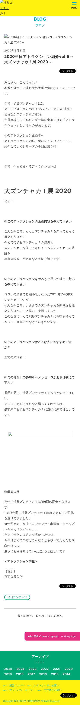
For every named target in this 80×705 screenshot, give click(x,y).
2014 (66, 674)
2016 (43, 674)
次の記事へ (55, 616)
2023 (32, 669)
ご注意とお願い (53, 690)
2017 (31, 674)
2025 (8, 669)
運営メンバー (17, 685)
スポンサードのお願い (46, 685)
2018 (19, 674)
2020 (69, 669)
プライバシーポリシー (22, 690)
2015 (54, 674)
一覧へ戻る (40, 616)
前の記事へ (25, 616)
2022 (45, 669)
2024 (20, 669)
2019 (8, 674)
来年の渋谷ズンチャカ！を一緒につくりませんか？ (52, 636)
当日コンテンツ (17, 597)
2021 (56, 669)
